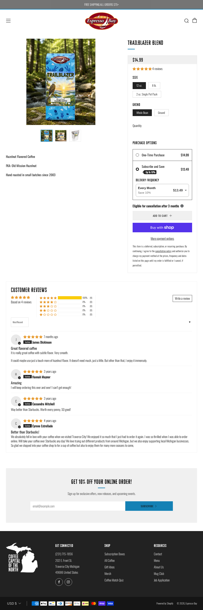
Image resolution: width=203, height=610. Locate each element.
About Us (159, 567)
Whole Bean (142, 112)
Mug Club (159, 573)
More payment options (162, 238)
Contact (158, 553)
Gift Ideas (109, 567)
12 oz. (139, 85)
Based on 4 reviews (21, 302)
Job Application (162, 580)
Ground (161, 112)
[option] (60, 82)
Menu (157, 560)
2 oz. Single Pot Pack (146, 94)
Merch (107, 573)
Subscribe (147, 506)
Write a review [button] (182, 298)
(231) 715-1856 (64, 553)
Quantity (137, 125)
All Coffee (109, 560)
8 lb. (154, 85)
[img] (33, 336)
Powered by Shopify (164, 603)
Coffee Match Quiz (114, 580)
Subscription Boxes (114, 553)
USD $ (12, 603)
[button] (142, 68)
